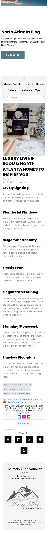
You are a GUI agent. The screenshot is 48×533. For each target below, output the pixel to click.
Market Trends (12, 84)
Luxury (29, 84)
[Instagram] (24, 416)
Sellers (12, 90)
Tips (37, 90)
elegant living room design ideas (17, 393)
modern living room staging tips (17, 389)
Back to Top (24, 423)
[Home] (24, 78)
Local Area (25, 90)
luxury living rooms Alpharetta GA (17, 385)
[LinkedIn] (19, 416)
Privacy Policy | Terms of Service (24, 520)
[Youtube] (28, 416)
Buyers (40, 84)
